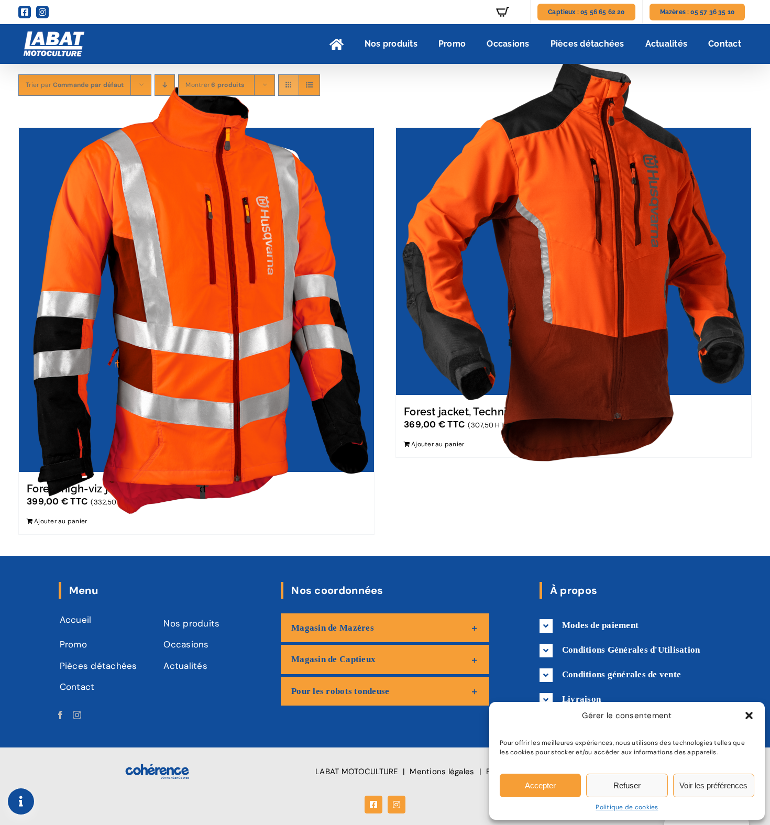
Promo (73, 644)
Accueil (76, 619)
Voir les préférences (713, 785)
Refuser (627, 785)
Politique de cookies (627, 807)
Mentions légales (442, 771)
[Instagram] (77, 715)
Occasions (185, 644)
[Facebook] (60, 715)
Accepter (540, 785)
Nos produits (191, 623)
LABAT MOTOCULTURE (356, 771)
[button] (749, 715)
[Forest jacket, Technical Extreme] (573, 261)
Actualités (185, 666)
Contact (77, 686)
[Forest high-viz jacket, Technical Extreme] (196, 300)
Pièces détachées (98, 666)
